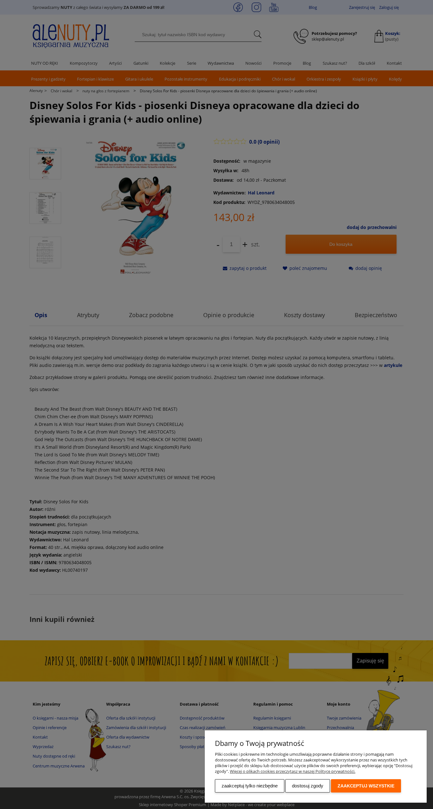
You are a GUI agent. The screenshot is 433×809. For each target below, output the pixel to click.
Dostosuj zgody (307, 785)
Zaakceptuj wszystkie (366, 785)
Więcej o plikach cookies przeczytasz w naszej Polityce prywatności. (292, 771)
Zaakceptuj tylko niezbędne (250, 785)
